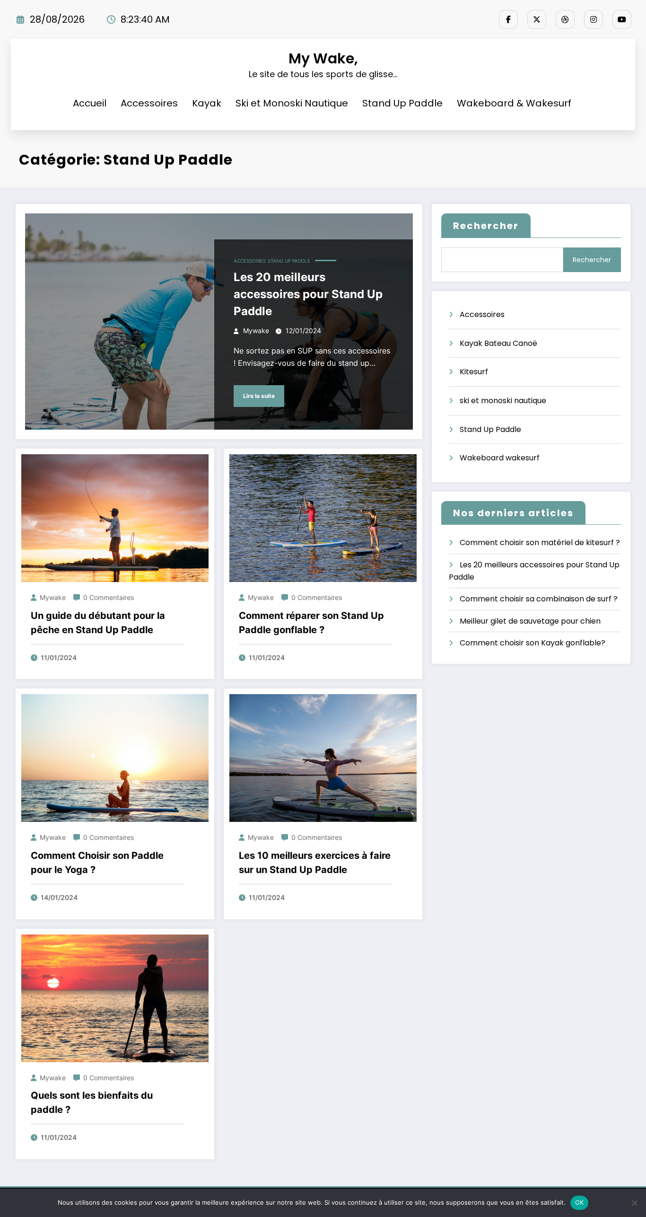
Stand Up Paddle (402, 103)
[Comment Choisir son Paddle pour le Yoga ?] (115, 757)
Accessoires (149, 103)
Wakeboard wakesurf (500, 457)
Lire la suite (259, 395)
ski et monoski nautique (503, 400)
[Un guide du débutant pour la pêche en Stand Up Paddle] (115, 517)
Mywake (256, 330)
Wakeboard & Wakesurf (514, 103)
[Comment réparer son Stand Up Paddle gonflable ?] (323, 517)
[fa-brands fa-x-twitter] (536, 19)
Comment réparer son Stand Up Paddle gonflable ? (311, 622)
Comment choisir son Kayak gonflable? (532, 642)
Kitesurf (474, 371)
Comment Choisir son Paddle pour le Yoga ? (97, 862)
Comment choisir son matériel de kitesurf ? (540, 542)
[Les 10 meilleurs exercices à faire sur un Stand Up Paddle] (323, 757)
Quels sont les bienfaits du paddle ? (92, 1102)
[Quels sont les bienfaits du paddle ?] (115, 997)
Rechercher (486, 225)
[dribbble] (565, 19)
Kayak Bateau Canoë (498, 343)
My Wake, (323, 58)
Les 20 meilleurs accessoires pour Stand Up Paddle (308, 294)
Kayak (206, 103)
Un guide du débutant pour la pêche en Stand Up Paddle (98, 622)
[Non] (634, 1203)
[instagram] (593, 19)
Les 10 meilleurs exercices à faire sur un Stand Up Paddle (315, 862)
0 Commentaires (108, 597)
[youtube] (621, 19)
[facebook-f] (508, 19)
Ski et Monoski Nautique (292, 103)
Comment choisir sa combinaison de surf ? (539, 598)
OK (579, 1202)
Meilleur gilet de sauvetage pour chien (530, 621)
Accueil (89, 103)
